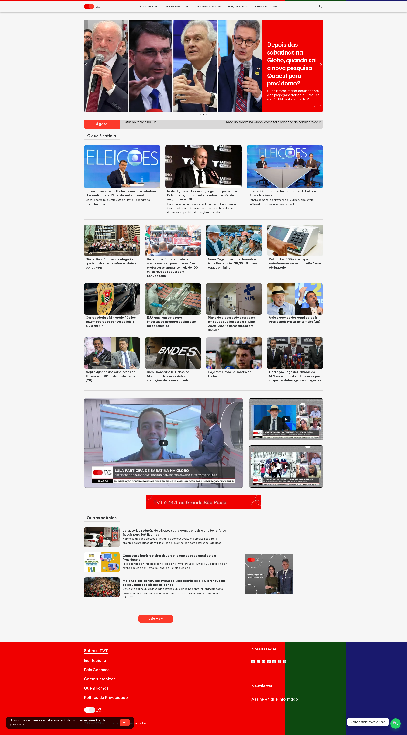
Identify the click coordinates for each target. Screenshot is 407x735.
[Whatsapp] (258, 661)
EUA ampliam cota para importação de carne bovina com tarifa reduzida (171, 322)
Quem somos (96, 688)
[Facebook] (274, 661)
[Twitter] (269, 661)
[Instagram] (263, 661)
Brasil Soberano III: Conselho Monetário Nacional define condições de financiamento (168, 376)
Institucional (95, 661)
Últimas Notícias (266, 6)
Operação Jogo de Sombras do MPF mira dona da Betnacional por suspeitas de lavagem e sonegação (295, 376)
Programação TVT (208, 6)
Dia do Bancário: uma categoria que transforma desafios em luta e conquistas (111, 263)
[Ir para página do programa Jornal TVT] (269, 593)
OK (125, 722)
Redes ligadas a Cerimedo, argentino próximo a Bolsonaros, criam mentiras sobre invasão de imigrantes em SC (202, 195)
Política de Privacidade (106, 698)
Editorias (146, 6)
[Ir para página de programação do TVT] (203, 508)
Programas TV (174, 6)
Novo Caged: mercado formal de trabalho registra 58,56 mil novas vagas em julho (233, 263)
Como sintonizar (99, 679)
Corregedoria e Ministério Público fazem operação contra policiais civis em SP (111, 322)
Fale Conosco (97, 670)
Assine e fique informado (274, 699)
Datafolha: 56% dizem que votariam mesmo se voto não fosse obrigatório (295, 263)
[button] (320, 6)
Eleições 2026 (237, 6)
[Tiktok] (279, 661)
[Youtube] (253, 661)
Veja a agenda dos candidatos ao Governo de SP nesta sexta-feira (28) (110, 376)
